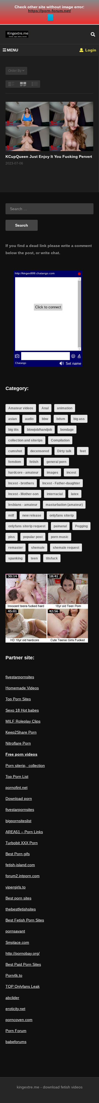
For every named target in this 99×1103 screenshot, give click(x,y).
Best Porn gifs (18, 854)
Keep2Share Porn (21, 732)
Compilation (60, 440)
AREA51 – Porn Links (24, 832)
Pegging (81, 526)
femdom (14, 462)
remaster (15, 548)
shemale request (66, 548)
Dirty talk (64, 451)
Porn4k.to (14, 975)
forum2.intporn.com (23, 876)
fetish (33, 462)
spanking (15, 558)
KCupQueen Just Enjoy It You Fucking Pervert (49, 156)
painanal (60, 526)
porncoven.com (19, 1019)
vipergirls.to (16, 887)
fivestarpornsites (20, 677)
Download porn (19, 798)
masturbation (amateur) (64, 505)
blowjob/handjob (39, 430)
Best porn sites (18, 898)
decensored (39, 451)
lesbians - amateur (22, 505)
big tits (13, 430)
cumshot (15, 451)
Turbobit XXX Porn (22, 843)
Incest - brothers (21, 483)
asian (12, 419)
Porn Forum (16, 1030)
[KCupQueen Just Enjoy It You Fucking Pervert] (49, 126)
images (52, 472)
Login (90, 50)
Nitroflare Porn (18, 743)
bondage (67, 430)
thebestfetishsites (21, 909)
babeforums (16, 1041)
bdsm (60, 419)
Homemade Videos (22, 688)
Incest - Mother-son (23, 494)
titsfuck (52, 558)
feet (83, 451)
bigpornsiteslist (18, 821)
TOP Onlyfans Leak (23, 986)
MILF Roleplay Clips (23, 721)
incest (71, 472)
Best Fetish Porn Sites (25, 920)
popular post (33, 537)
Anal (45, 408)
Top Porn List (17, 776)
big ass (79, 419)
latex (75, 494)
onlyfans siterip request (26, 526)
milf (11, 515)
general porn (56, 462)
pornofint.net (17, 787)
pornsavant (15, 931)
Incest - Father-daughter (61, 483)
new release (31, 515)
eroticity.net (15, 1008)
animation (64, 408)
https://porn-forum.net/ (49, 11)
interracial (55, 494)
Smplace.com (17, 942)
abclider (12, 997)
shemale (38, 548)
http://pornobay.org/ (23, 953)
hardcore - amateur (23, 472)
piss (11, 537)
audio (29, 419)
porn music (59, 537)
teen (34, 558)
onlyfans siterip (62, 515)
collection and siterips (25, 440)
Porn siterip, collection (25, 765)
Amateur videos (20, 408)
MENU (12, 50)
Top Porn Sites (18, 699)
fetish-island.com (20, 865)
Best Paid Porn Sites (23, 964)
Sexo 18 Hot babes (22, 710)
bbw (45, 419)
